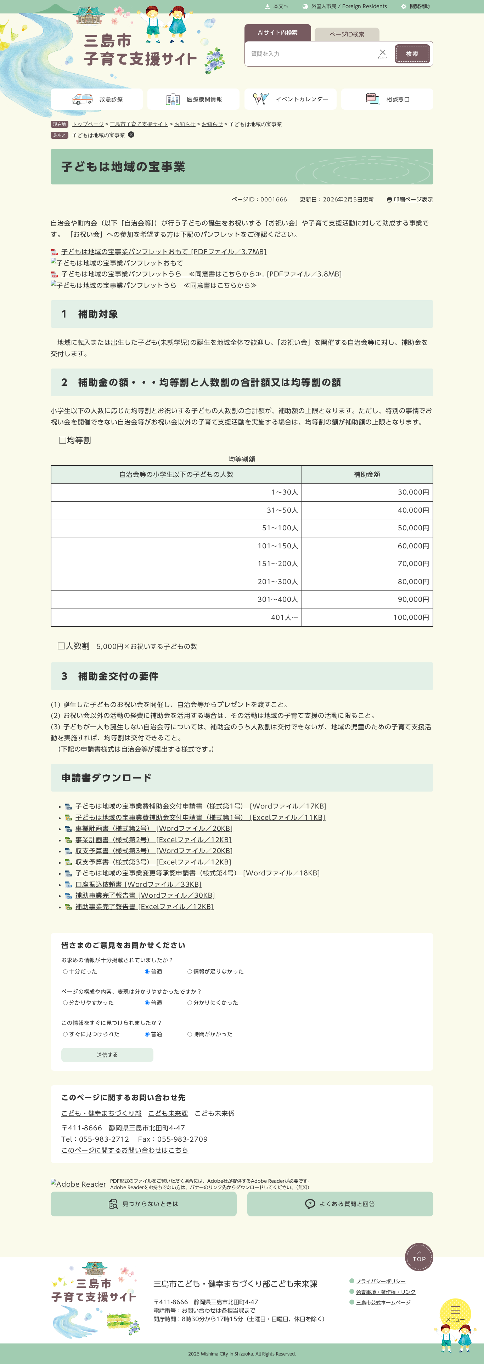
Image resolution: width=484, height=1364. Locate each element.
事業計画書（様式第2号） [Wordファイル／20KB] (154, 828)
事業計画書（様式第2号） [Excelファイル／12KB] (153, 840)
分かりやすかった (91, 1002)
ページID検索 (347, 34)
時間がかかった (213, 1034)
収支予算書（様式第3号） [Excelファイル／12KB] (153, 862)
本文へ (281, 6)
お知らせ (185, 124)
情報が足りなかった (218, 971)
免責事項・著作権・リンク (386, 1292)
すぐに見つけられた (94, 1034)
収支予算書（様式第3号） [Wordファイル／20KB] (154, 850)
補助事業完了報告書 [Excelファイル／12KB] (144, 906)
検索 (412, 54)
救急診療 (111, 99)
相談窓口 (398, 99)
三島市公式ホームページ (383, 1302)
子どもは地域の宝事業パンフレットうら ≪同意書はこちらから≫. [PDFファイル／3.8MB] (201, 274)
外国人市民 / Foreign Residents (349, 6)
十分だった (83, 971)
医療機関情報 (204, 99)
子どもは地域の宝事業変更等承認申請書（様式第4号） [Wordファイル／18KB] (197, 873)
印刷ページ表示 (413, 199)
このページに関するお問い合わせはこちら (124, 1150)
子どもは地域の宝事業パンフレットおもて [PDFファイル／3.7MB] (164, 252)
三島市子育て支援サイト (139, 124)
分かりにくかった (215, 1002)
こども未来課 (168, 1113)
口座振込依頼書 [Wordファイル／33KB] (138, 884)
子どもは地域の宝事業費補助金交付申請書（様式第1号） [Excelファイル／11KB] (200, 817)
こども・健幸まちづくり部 (101, 1113)
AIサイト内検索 (278, 32)
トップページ (88, 124)
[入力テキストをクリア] (382, 54)
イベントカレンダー (302, 99)
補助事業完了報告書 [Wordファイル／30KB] (145, 895)
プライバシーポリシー (381, 1281)
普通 (156, 971)
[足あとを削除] (131, 134)
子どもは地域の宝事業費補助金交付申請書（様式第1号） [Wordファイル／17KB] (201, 806)
